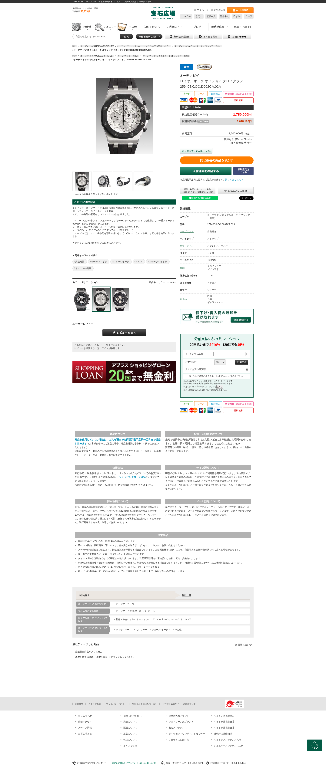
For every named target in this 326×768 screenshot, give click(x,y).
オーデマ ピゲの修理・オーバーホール (135, 611)
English (237, 16)
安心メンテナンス (178, 727)
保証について (130, 739)
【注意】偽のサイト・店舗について (179, 704)
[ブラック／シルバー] (81, 299)
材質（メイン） (188, 246)
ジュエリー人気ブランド (181, 721)
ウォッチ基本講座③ (224, 727)
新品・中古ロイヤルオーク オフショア (135, 619)
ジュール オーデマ (161, 629)
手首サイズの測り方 (179, 739)
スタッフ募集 (94, 704)
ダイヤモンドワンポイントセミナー (187, 733)
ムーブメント (187, 231)
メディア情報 (85, 727)
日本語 (248, 16)
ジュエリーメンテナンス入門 (228, 745)
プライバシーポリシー (116, 704)
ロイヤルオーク (124, 629)
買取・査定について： (177, 763)
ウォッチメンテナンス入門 (227, 739)
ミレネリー (141, 629)
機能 (182, 268)
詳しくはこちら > (234, 179)
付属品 (183, 299)
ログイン (103, 348)
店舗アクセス (85, 721)
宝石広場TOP (85, 715)
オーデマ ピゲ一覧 (125, 604)
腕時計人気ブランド (179, 715)
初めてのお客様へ (132, 715)
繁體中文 (211, 16)
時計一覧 (186, 595)
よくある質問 (130, 745)
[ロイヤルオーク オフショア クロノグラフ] (82, 181)
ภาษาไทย (186, 16)
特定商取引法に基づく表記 (144, 704)
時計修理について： (221, 763)
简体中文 (224, 16)
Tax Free (203, 121)
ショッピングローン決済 (132, 477)
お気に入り (219, 10)
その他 (178, 629)
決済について (130, 721)
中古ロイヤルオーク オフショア (175, 619)
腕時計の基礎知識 (223, 733)
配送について (130, 727)
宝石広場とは (85, 733)
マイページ (202, 10)
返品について (130, 733)
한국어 (198, 16)
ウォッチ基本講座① (224, 715)
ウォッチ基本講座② (224, 721)
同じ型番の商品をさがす (216, 160)
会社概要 (79, 704)
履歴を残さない (246, 644)
